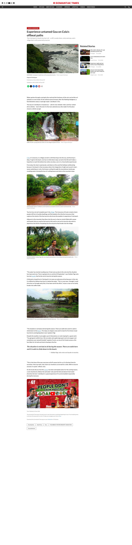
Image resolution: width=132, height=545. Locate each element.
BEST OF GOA (50, 7)
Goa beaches (31, 424)
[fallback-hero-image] (85, 52)
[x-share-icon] (31, 87)
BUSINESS (59, 7)
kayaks (34, 276)
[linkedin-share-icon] (36, 87)
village (52, 212)
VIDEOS (82, 7)
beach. (39, 331)
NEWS (35, 7)
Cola (28, 158)
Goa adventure (31, 428)
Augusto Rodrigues (32, 77)
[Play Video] (52, 393)
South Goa (39, 424)
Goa (60, 416)
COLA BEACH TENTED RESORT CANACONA (61, 424)
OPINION (67, 7)
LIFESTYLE (75, 7)
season (46, 369)
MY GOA (41, 7)
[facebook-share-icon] (34, 87)
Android (50, 419)
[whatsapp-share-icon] (28, 87)
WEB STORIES (91, 7)
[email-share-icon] (39, 87)
